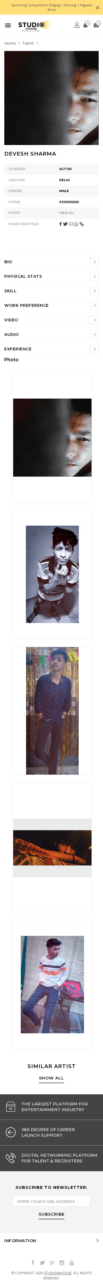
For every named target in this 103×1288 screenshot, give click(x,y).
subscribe (52, 1214)
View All (66, 213)
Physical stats (23, 276)
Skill (10, 290)
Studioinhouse (58, 1273)
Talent (28, 43)
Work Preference (26, 305)
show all (51, 1078)
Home (10, 43)
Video (11, 319)
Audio (11, 334)
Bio (8, 261)
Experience (17, 349)
